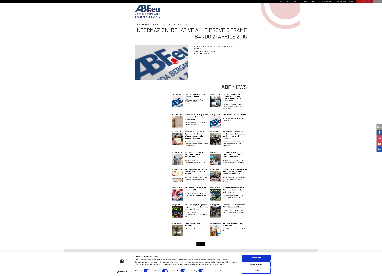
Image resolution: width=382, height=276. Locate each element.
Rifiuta (256, 271)
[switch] (165, 270)
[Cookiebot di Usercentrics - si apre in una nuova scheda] (122, 272)
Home (137, 24)
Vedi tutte (201, 244)
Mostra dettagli (213, 271)
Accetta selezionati (256, 264)
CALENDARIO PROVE (203, 53)
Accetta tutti (256, 257)
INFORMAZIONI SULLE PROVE (205, 52)
